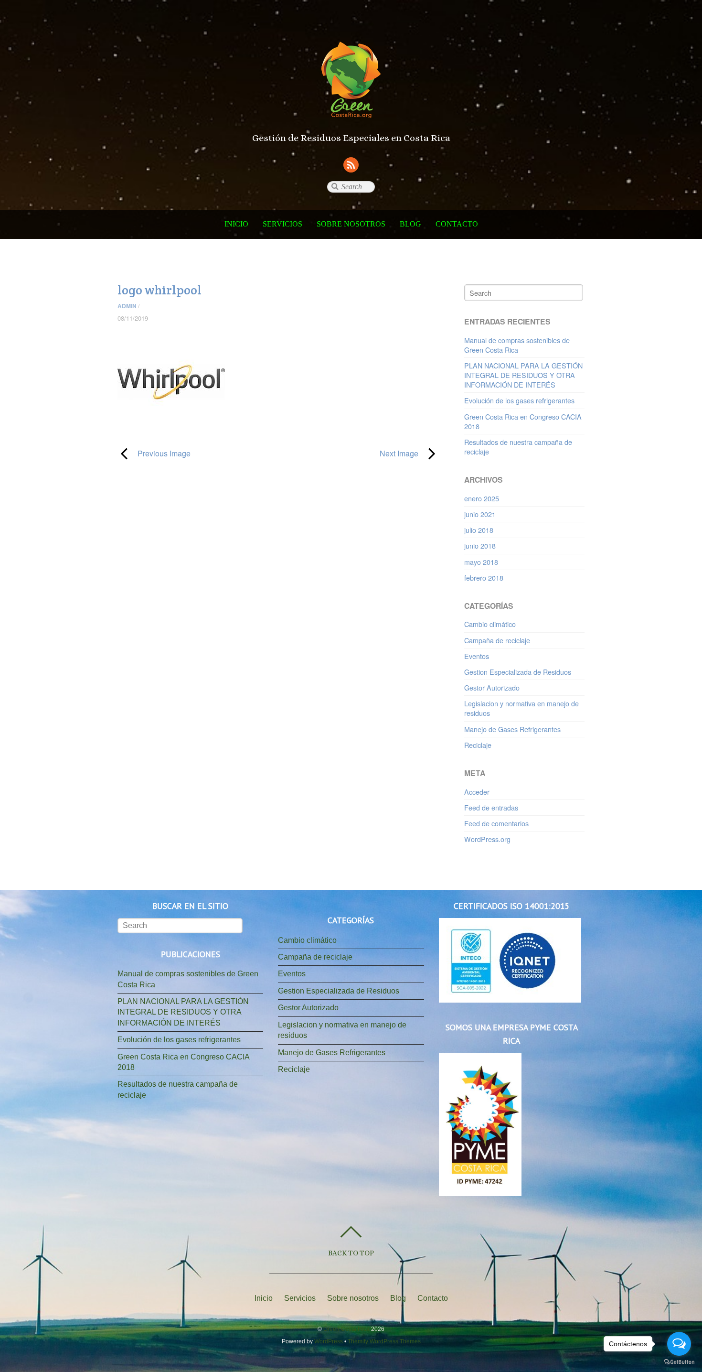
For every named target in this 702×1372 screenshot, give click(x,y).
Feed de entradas (491, 807)
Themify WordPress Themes (384, 1341)
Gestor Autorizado (492, 687)
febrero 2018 (483, 578)
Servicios (282, 224)
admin (127, 306)
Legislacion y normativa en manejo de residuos (521, 708)
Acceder (476, 792)
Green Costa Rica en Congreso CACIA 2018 (523, 421)
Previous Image (154, 453)
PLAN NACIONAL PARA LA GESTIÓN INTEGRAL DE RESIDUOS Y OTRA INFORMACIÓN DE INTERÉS (523, 374)
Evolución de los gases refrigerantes (519, 400)
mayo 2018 (481, 562)
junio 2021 (480, 514)
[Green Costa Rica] (351, 107)
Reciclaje (477, 745)
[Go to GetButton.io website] (679, 1362)
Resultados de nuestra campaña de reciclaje (518, 446)
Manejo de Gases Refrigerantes (512, 729)
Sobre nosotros (351, 224)
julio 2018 (478, 530)
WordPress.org (487, 839)
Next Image (352, 453)
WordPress (328, 1341)
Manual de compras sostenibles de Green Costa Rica (517, 345)
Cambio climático (490, 624)
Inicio (236, 224)
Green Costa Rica (346, 1329)
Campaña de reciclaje (497, 640)
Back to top (351, 1253)
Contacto (457, 224)
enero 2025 (481, 498)
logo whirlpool (159, 290)
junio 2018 (480, 545)
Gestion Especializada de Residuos (517, 672)
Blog (410, 224)
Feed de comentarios (496, 823)
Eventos (476, 656)
